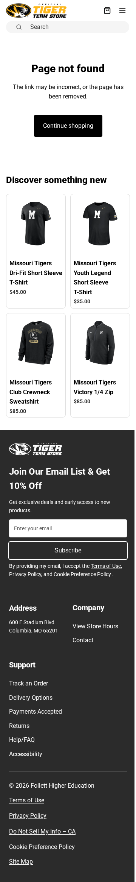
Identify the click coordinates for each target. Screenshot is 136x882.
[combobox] (75, 27)
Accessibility (25, 759)
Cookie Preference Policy (83, 570)
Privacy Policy (25, 570)
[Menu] (118, 10)
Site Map (21, 867)
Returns (19, 731)
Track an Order (28, 679)
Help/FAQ (22, 745)
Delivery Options (31, 693)
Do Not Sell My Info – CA (42, 837)
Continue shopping (66, 125)
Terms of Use (106, 562)
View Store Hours (93, 622)
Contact (81, 636)
